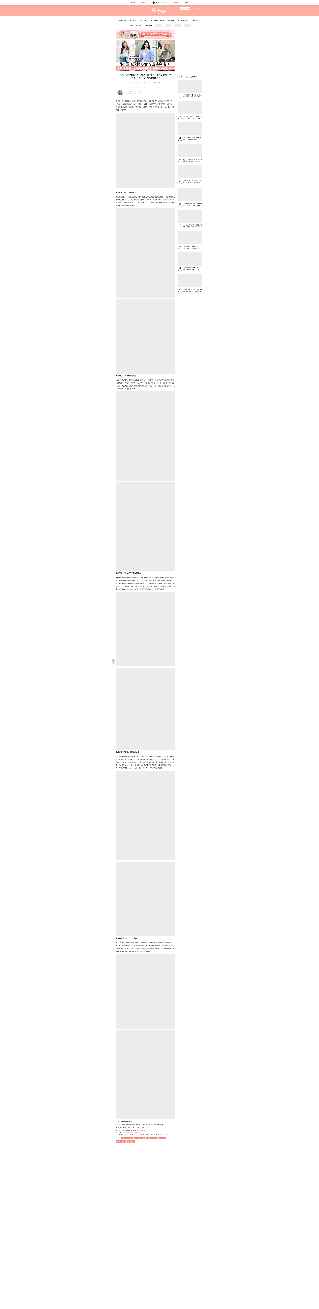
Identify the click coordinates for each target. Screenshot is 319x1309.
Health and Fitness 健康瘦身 (156, 20)
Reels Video (149, 25)
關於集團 (133, 2)
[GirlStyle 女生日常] (159, 11)
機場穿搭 (131, 1141)
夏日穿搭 (162, 1138)
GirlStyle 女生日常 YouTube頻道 (131, 1132)
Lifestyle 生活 (171, 20)
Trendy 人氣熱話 (195, 20)
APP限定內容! (132, 20)
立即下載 (166, 1134)
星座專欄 (131, 25)
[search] (192, 8)
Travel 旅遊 (156, 82)
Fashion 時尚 (142, 20)
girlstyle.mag (141, 1130)
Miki (128, 92)
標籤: (118, 1138)
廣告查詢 (176, 2)
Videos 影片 (139, 25)
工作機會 (186, 2)
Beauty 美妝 (122, 20)
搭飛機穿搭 (121, 1141)
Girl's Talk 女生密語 (183, 20)
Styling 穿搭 (146, 82)
